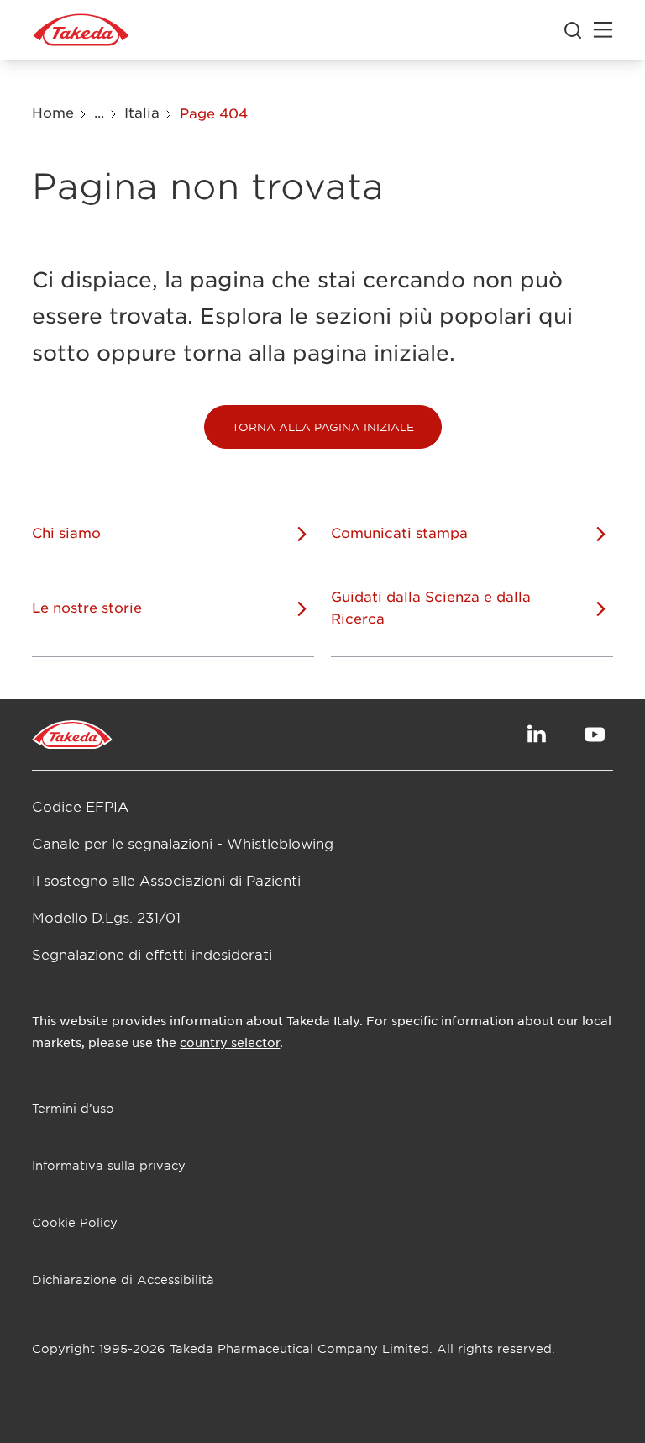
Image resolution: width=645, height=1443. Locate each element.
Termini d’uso (73, 1108)
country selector (230, 1042)
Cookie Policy (75, 1222)
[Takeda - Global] (81, 30)
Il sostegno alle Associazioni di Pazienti (166, 880)
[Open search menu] (573, 30)
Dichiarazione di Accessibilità (123, 1279)
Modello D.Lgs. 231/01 (106, 916)
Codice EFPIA (80, 806)
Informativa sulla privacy (109, 1165)
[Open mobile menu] (603, 30)
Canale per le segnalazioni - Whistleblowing (182, 843)
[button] (323, 427)
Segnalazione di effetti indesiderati (152, 953)
